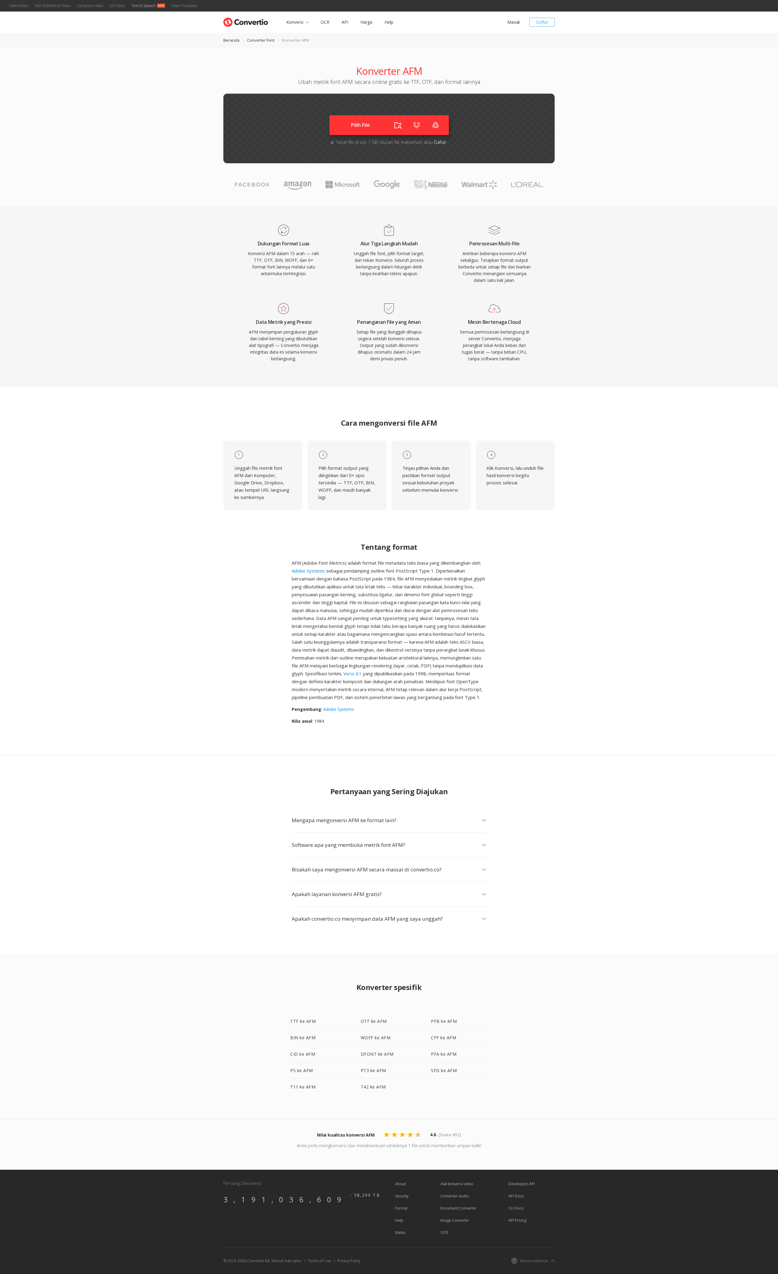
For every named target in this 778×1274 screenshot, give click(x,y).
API (345, 22)
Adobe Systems (308, 571)
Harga (366, 22)
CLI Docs (515, 1208)
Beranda (231, 40)
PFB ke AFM (444, 1021)
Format (401, 1208)
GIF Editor (117, 5)
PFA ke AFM (443, 1054)
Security (401, 1196)
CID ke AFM (302, 1054)
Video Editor (19, 5)
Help (388, 22)
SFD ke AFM (444, 1070)
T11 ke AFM (302, 1087)
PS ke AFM (301, 1070)
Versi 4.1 (352, 673)
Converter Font (260, 40)
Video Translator (184, 5)
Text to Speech (143, 5)
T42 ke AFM (373, 1087)
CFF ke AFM (443, 1037)
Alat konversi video (456, 1183)
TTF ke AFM (303, 1021)
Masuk (513, 22)
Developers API (521, 1183)
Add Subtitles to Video (53, 5)
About (400, 1183)
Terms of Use (319, 1260)
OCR (325, 22)
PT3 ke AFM (373, 1070)
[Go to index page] (245, 21)
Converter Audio (454, 1196)
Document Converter (458, 1208)
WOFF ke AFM (376, 1037)
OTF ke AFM (374, 1021)
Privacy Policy (348, 1260)
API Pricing (517, 1220)
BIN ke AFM (302, 1037)
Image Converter (454, 1220)
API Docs (516, 1196)
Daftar (542, 22)
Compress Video (90, 5)
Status (400, 1232)
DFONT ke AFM (377, 1054)
